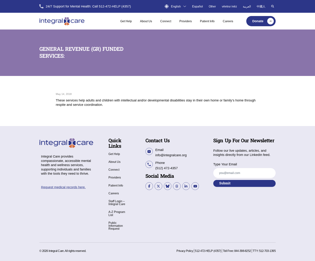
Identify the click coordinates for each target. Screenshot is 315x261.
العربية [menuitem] (247, 6)
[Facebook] (149, 186)
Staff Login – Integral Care (116, 202)
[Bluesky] (167, 186)
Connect (113, 169)
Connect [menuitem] (165, 21)
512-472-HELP (109, 6)
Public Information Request (115, 225)
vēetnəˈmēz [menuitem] (229, 6)
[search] (272, 6)
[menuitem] (261, 21)
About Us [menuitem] (146, 21)
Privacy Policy (184, 250)
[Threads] (176, 186)
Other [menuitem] (212, 6)
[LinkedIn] (186, 186)
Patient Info (115, 185)
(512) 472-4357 (166, 168)
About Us (114, 161)
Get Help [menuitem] (126, 21)
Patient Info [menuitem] (207, 21)
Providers (114, 177)
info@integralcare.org (171, 155)
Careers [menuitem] (228, 21)
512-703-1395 (267, 250)
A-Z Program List (116, 213)
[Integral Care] (62, 21)
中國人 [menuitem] (261, 6)
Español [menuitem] (197, 6)
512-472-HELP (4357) (208, 250)
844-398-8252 (242, 250)
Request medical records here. (63, 187)
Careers (113, 193)
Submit (224, 183)
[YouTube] (195, 186)
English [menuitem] (176, 6)
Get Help (114, 153)
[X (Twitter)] (158, 186)
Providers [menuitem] (185, 21)
